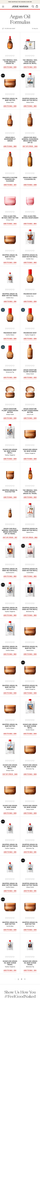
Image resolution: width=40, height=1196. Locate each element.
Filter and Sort (10, 28)
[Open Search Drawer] (33, 6)
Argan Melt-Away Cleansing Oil (30, 178)
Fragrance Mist (30, 294)
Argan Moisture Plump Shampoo (30, 371)
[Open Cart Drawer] (37, 6)
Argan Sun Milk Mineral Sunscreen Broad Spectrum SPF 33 (30, 139)
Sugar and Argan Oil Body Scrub (30, 450)
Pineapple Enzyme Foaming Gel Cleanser (10, 179)
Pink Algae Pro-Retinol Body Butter (10, 217)
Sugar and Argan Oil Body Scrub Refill (10, 451)
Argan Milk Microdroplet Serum (10, 139)
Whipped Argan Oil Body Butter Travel (10, 294)
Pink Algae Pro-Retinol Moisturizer (30, 217)
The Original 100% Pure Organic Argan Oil (10, 61)
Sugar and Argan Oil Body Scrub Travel (10, 963)
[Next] (25, 979)
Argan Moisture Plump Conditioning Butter (10, 410)
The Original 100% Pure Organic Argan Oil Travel (30, 491)
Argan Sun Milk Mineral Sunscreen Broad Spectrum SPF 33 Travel (10, 531)
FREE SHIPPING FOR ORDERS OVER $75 (20, 2)
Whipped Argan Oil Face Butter (10, 491)
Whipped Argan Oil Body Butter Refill (30, 99)
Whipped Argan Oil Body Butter (10, 99)
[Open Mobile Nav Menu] (3, 6)
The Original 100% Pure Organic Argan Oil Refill (30, 61)
